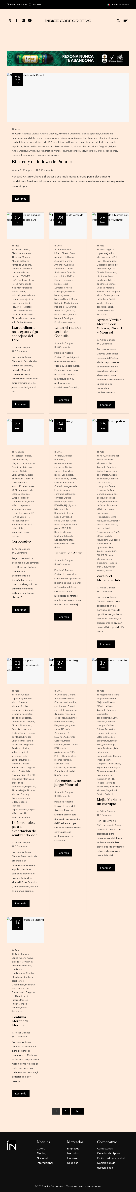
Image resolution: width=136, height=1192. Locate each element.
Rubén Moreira (19, 1003)
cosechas (26, 729)
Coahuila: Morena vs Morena (20, 1021)
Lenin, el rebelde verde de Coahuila (67, 332)
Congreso (27, 268)
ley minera (24, 513)
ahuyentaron (18, 463)
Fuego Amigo (61, 725)
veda (32, 318)
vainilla (23, 813)
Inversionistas (19, 509)
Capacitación (18, 721)
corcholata (59, 710)
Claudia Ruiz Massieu (85, 137)
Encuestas (84, 142)
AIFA (102, 455)
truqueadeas (28, 155)
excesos (109, 509)
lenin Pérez (70, 291)
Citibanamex (18, 474)
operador (112, 771)
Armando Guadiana (69, 133)
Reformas (110, 782)
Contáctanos (105, 1148)
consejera (68, 490)
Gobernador (18, 984)
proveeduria (18, 786)
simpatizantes (68, 322)
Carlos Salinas (104, 471)
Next (78, 1111)
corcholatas (18, 142)
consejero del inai (21, 272)
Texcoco (112, 563)
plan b (63, 748)
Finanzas (72, 1158)
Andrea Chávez (48, 133)
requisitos (30, 786)
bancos (15, 471)
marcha (100, 528)
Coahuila (71, 272)
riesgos (15, 520)
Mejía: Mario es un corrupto (109, 802)
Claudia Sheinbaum (109, 137)
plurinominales (61, 752)
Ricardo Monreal (95, 150)
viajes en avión (44, 155)
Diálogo (52, 142)
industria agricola (20, 752)
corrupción (102, 486)
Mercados (73, 1153)
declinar (16, 276)
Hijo (66, 505)
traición (16, 155)
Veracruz (16, 817)
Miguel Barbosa (105, 767)
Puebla (100, 782)
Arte (17, 129)
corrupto (58, 497)
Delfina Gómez (19, 482)
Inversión (16, 756)
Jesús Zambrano (20, 280)
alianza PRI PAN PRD (22, 961)
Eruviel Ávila (97, 142)
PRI (63, 150)
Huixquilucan (103, 516)
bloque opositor (90, 133)
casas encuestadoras (48, 137)
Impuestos (25, 505)
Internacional (45, 1162)
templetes (68, 539)
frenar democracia (63, 721)
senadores (111, 150)
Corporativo (21, 541)
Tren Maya (102, 566)
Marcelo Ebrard (82, 146)
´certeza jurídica (23, 455)
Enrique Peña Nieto (106, 733)
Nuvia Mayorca (35, 150)
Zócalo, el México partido (109, 578)
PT (67, 150)
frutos (23, 740)
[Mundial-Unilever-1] (68, 58)
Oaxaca (16, 775)
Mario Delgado (100, 146)
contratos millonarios (64, 494)
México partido (104, 536)
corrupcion (71, 710)
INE (62, 729)
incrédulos (24, 748)
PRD (14, 306)
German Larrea (19, 501)
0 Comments (46, 170)
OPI (32, 513)
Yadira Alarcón (24, 322)
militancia (16, 295)
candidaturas (103, 717)
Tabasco (22, 801)
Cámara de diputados (65, 702)
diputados (102, 276)
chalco (105, 474)
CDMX (113, 268)
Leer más (20, 198)
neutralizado (28, 295)
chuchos (101, 721)
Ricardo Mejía (77, 150)
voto (56, 155)
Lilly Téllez (67, 516)
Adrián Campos (24, 170)
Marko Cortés (18, 291)
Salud (21, 528)
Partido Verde (53, 150)
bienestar (27, 714)
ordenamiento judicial (22, 299)
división (109, 494)
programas (17, 782)
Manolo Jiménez (62, 295)
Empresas (73, 1148)
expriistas (17, 146)
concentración (104, 482)
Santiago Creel (61, 763)
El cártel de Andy (68, 553)
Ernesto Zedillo (25, 490)
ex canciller (111, 142)
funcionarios (103, 513)
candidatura (60, 706)
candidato (29, 137)
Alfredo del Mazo (20, 261)
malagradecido (104, 756)
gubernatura (103, 740)
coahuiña (16, 268)
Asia (25, 467)
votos (65, 775)
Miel (28, 771)
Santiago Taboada (63, 536)
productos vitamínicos (23, 779)
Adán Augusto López (27, 133)
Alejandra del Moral (64, 257)
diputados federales (64, 714)
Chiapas (30, 721)
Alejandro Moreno (21, 257)
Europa (15, 497)
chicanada (67, 137)
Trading (41, 1153)
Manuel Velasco (63, 146)
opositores (59, 524)
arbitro (109, 463)
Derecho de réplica (108, 1153)
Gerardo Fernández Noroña (39, 146)
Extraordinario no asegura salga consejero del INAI (25, 334)
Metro (73, 520)
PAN (14, 303)
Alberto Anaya (22, 249)
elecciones (59, 717)
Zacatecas (102, 314)
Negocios (19, 452)
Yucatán (26, 817)
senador (16, 1007)
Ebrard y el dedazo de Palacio (42, 162)
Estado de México (21, 494)
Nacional (42, 1158)
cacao (15, 717)
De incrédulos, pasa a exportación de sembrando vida (24, 829)
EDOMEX (25, 276)
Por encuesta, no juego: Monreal (67, 783)
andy (59, 455)
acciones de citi (19, 459)
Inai (61, 509)
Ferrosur (24, 497)
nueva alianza (104, 543)
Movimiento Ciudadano (108, 539)
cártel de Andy (61, 478)
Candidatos (67, 474)
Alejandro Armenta (21, 253)
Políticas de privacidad (111, 1158)
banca (31, 467)
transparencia (61, 543)
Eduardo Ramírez (67, 142)
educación (17, 486)
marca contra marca (107, 524)
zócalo (108, 570)
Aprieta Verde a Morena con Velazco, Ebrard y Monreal (109, 326)
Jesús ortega (108, 744)
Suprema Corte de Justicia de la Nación (65, 771)
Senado (58, 539)
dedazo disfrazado (36, 142)
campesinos (25, 717)
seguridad (17, 532)
